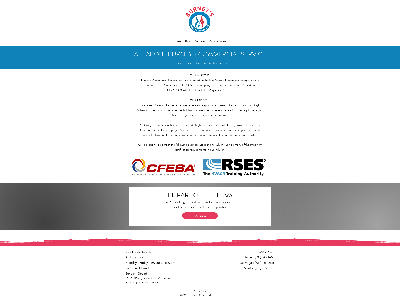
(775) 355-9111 (264, 268)
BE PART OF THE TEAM (200, 195)
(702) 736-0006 (264, 263)
